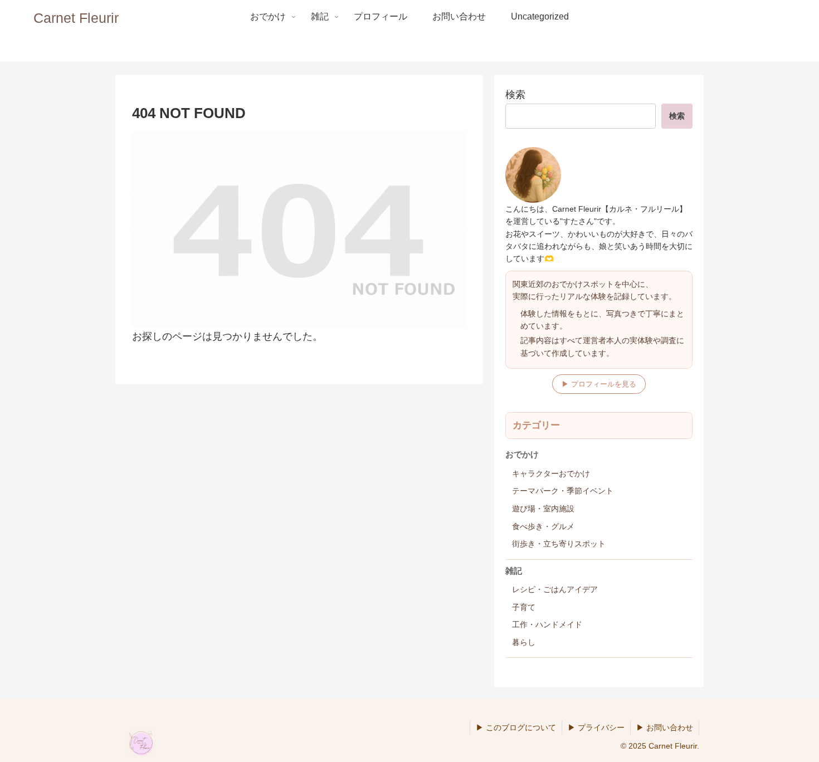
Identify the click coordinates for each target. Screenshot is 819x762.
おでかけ (522, 454)
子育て (523, 607)
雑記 (513, 570)
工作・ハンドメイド (547, 624)
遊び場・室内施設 (543, 508)
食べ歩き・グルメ (543, 526)
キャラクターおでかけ (551, 473)
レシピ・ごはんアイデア (555, 589)
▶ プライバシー (596, 727)
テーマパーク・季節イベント (562, 490)
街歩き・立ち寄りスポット (559, 543)
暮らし (523, 642)
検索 (515, 94)
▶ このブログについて (516, 727)
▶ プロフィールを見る (599, 384)
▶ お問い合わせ (664, 727)
